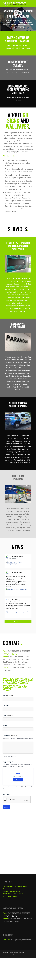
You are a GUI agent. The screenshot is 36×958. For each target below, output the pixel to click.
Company (6, 705)
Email (8, 715)
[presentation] (17, 799)
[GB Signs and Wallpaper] (15, 3)
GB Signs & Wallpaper (16, 556)
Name (8, 695)
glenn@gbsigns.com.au (15, 654)
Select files (18, 779)
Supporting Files (8, 762)
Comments (10, 735)
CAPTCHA (6, 794)
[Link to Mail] (32, 952)
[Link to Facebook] (29, 952)
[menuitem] (30, 3)
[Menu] (30, 3)
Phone (5, 726)
